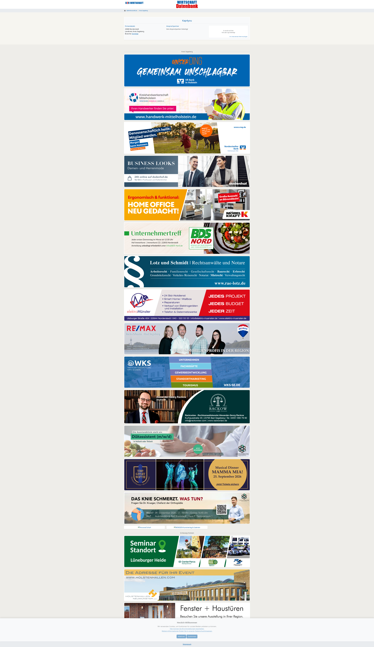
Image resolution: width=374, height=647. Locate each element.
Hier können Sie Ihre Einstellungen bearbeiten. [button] (187, 629)
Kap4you (187, 20)
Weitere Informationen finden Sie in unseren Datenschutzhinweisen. (187, 631)
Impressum (187, 644)
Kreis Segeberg (143, 10)
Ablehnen (181, 636)
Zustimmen (192, 636)
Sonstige (135, 34)
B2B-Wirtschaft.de (131, 10)
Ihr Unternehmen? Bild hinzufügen (238, 36)
